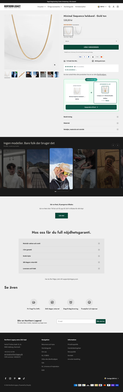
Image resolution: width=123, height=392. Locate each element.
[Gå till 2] (14, 75)
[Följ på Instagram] (10, 378)
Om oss (44, 352)
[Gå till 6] (43, 75)
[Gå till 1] (7, 75)
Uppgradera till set (90, 107)
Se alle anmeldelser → (71, 70)
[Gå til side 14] (66, 191)
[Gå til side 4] (58, 191)
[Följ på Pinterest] (15, 378)
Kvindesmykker (80, 7)
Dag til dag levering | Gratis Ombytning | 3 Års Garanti (61, 1)
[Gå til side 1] (55, 191)
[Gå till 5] (36, 75)
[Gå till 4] (29, 75)
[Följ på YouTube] (19, 378)
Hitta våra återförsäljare (50, 359)
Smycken (40, 7)
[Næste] (117, 145)
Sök (43, 363)
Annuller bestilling (74, 359)
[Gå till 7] (50, 75)
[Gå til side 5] (59, 191)
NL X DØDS (45, 355)
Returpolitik (72, 352)
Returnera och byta (48, 344)
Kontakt (70, 355)
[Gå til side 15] (67, 191)
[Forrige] (113, 145)
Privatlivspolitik (73, 344)
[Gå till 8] (58, 75)
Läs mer (61, 215)
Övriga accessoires (54, 7)
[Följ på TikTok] (24, 378)
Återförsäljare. (101, 74)
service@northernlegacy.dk (13, 354)
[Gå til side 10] (63, 191)
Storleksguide (68, 7)
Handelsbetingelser (74, 348)
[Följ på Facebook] (5, 378)
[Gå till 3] (21, 75)
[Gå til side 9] (62, 191)
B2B (43, 370)
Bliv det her (101, 321)
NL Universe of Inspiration (50, 366)
